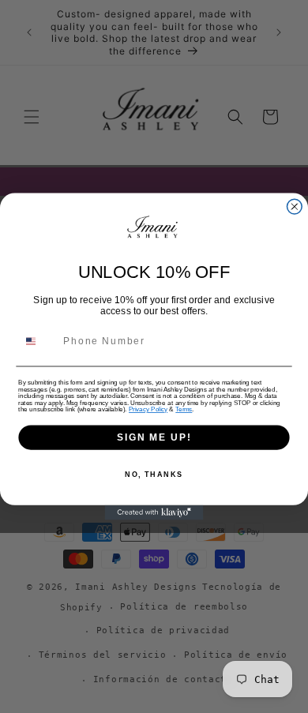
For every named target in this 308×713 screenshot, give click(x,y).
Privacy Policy (148, 409)
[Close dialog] (294, 206)
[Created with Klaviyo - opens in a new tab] (154, 512)
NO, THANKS (154, 474)
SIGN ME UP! (154, 437)
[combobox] (38, 342)
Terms (183, 409)
